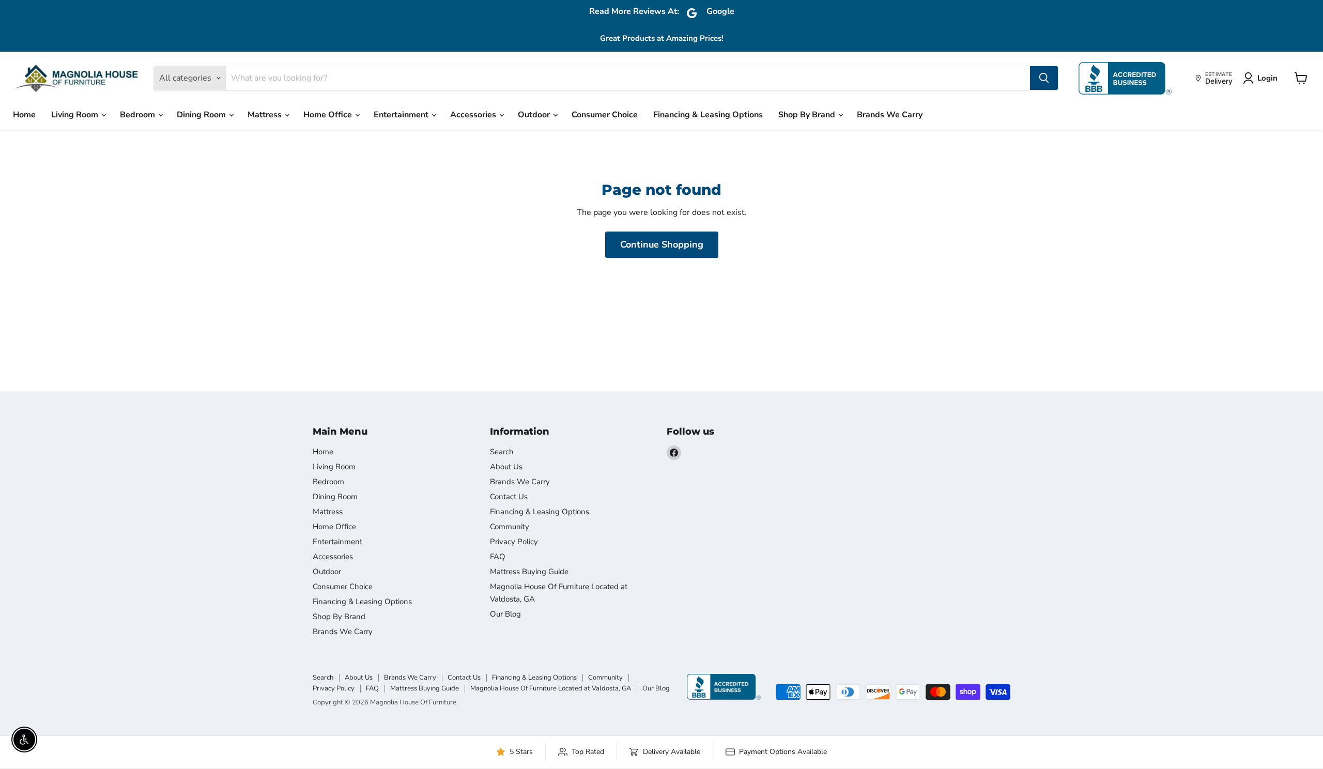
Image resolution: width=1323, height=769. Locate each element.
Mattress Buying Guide (529, 571)
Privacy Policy (514, 541)
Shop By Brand (807, 114)
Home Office (328, 114)
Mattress (266, 114)
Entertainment (402, 114)
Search (502, 452)
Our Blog (505, 614)
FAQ (497, 556)
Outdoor (535, 114)
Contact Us (509, 496)
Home (24, 114)
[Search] (1044, 78)
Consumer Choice (605, 114)
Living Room (75, 114)
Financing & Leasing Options (708, 114)
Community (509, 526)
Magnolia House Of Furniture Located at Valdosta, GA (550, 688)
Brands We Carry (889, 114)
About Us (506, 467)
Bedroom (138, 114)
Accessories (474, 114)
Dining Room (202, 114)
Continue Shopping (661, 244)
